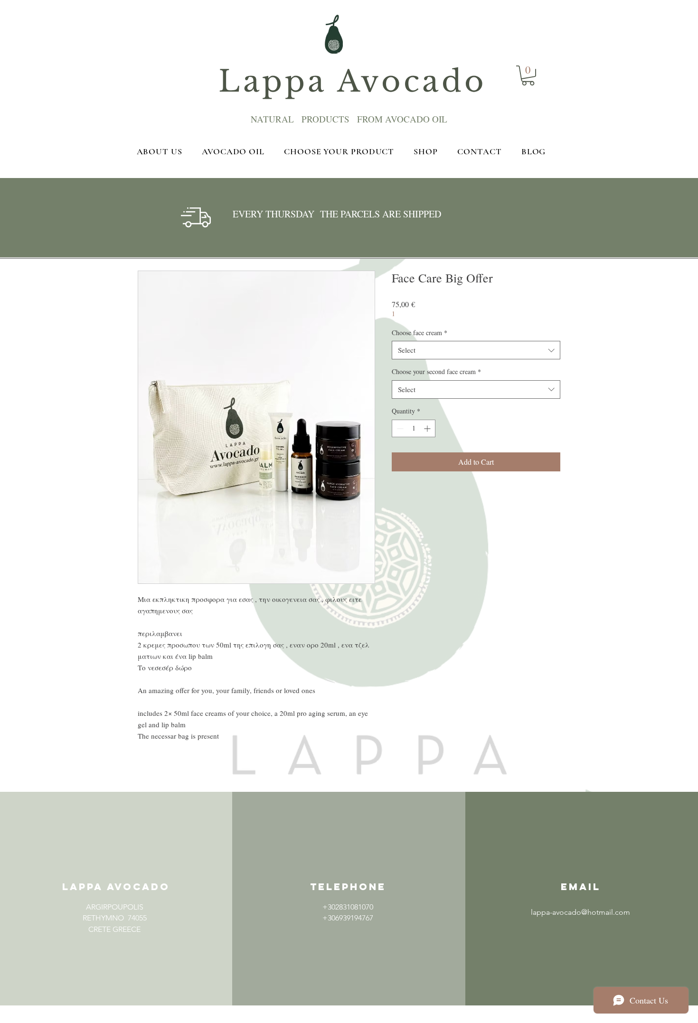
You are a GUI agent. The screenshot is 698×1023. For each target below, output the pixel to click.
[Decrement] (399, 428)
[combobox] (476, 350)
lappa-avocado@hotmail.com (580, 912)
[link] (528, 75)
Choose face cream (419, 332)
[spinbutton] (413, 428)
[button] (114, 951)
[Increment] (428, 428)
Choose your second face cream (436, 371)
